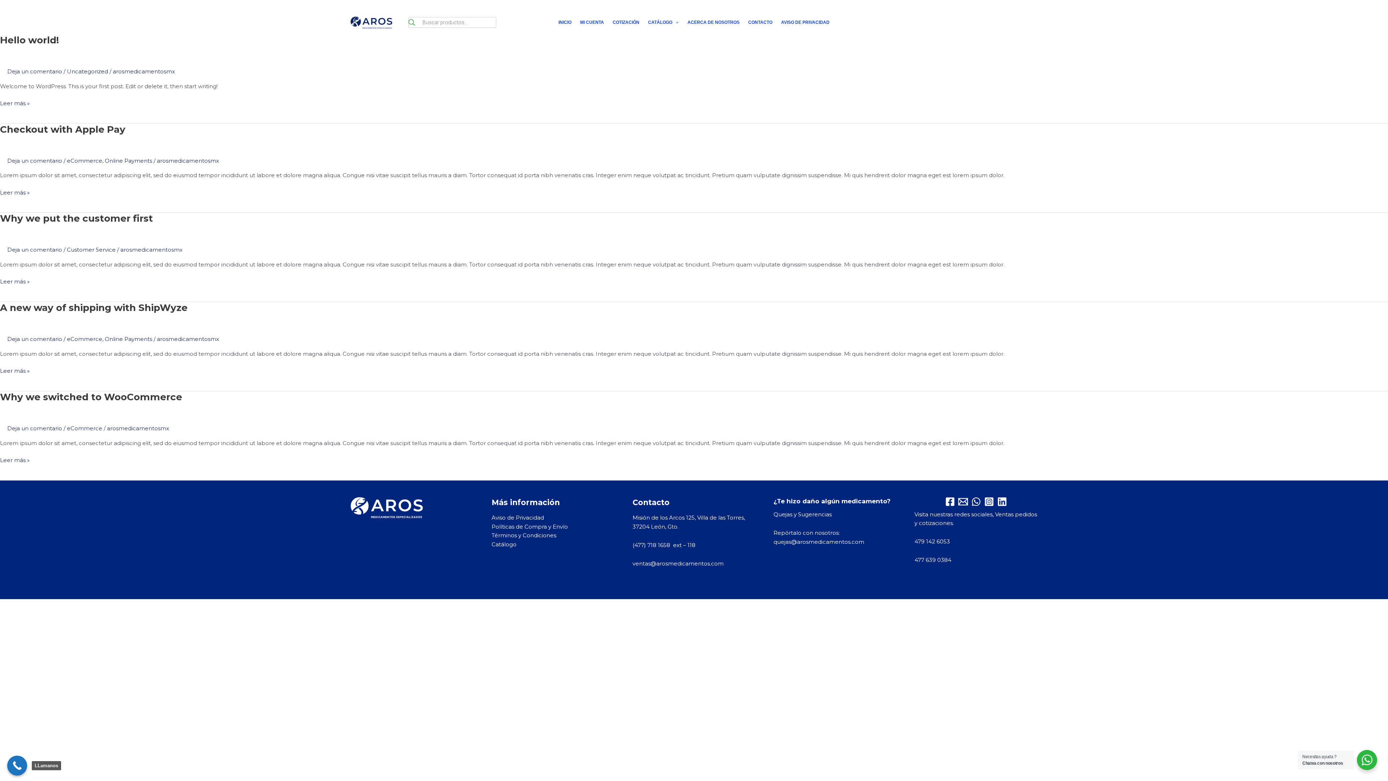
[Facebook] (950, 502)
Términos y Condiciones (524, 535)
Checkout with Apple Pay (62, 129)
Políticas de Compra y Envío (530, 526)
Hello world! (29, 40)
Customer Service (91, 249)
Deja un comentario (34, 71)
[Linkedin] (1002, 502)
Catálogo (504, 544)
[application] (675, 22)
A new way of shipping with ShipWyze (94, 307)
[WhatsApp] (976, 502)
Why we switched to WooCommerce (91, 397)
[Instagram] (989, 502)
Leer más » (15, 103)
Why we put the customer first (76, 218)
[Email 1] (963, 502)
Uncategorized (87, 71)
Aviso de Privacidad (518, 517)
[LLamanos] (17, 766)
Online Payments (128, 160)
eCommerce (84, 160)
